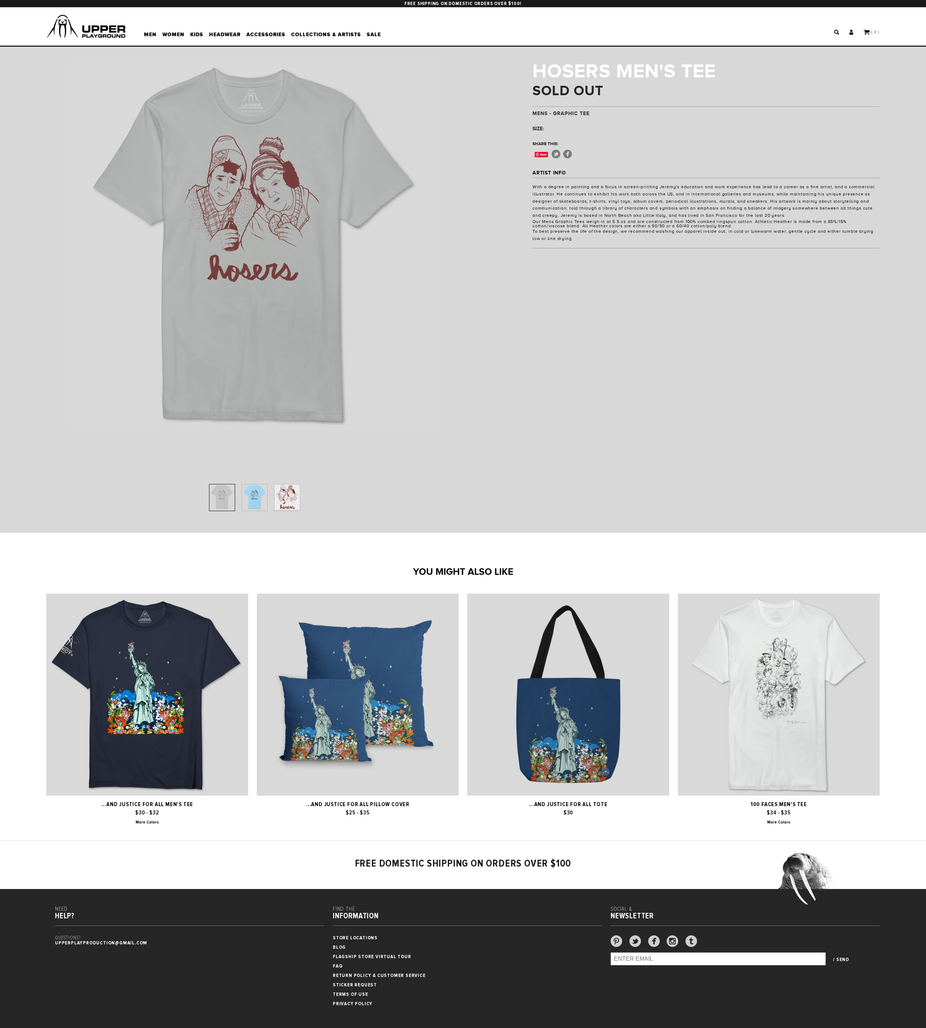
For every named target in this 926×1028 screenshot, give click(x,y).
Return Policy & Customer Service (379, 975)
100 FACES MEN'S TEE (779, 804)
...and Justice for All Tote (568, 804)
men (150, 34)
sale (374, 34)
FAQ (337, 966)
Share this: (545, 143)
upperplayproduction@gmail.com (101, 943)
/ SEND (841, 959)
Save (543, 154)
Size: (538, 128)
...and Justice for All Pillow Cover (357, 804)
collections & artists (326, 34)
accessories (265, 34)
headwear (225, 34)
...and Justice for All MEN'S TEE (147, 804)
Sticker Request (355, 985)
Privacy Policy (353, 1003)
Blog (339, 947)
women (173, 34)
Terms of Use (350, 994)
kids (196, 34)
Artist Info (549, 173)
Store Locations (355, 938)
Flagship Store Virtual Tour (372, 956)
